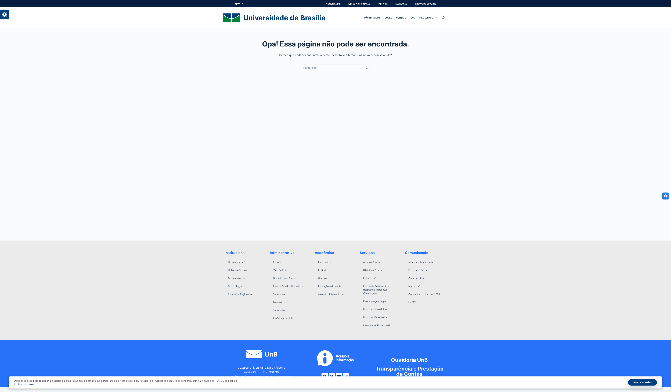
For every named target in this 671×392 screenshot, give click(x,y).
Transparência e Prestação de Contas (409, 371)
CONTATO (401, 17)
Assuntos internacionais (331, 294)
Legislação (401, 4)
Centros (322, 278)
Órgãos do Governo (425, 4)
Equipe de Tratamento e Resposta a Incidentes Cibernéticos (376, 290)
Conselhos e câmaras (284, 278)
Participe (383, 4)
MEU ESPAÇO (426, 17)
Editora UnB (369, 278)
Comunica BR (333, 4)
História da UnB (236, 262)
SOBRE (388, 17)
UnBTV (412, 302)
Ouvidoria (409, 360)
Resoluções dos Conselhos (288, 286)
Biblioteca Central (372, 270)
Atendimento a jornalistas (422, 262)
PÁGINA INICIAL (372, 17)
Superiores (279, 294)
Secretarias (279, 310)
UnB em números (237, 270)
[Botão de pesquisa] (367, 67)
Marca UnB (414, 286)
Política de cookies (24, 384)
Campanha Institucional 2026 (424, 294)
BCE (413, 17)
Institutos (323, 270)
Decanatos (279, 302)
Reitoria (277, 262)
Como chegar (235, 286)
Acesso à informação (359, 4)
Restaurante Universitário (377, 325)
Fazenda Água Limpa (374, 301)
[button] (4, 14)
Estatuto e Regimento (240, 294)
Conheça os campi (238, 278)
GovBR (239, 3)
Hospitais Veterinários (375, 317)
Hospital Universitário (375, 309)
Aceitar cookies (642, 382)
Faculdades (324, 262)
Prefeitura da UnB (283, 318)
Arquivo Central (371, 262)
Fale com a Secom (418, 270)
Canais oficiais (416, 278)
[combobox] (332, 67)
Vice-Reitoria (280, 270)
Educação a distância (329, 286)
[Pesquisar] (443, 17)
